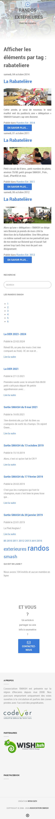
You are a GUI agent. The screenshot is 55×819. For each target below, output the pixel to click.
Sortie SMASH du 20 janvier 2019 (23, 515)
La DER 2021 (11, 369)
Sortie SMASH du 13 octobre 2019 (24, 445)
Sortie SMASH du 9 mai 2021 (21, 407)
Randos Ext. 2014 (25, 122)
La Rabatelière (18, 81)
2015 (34, 540)
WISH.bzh (32, 801)
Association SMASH (39, 808)
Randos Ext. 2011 (25, 181)
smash (10, 557)
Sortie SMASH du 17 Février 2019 (23, 476)
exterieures (16, 549)
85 (5, 540)
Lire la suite (10, 356)
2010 (10, 540)
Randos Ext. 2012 (25, 254)
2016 (39, 540)
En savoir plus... (17, 127)
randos (38, 548)
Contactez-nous (29, 648)
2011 (16, 540)
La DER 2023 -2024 (15, 334)
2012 (22, 540)
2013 (28, 540)
